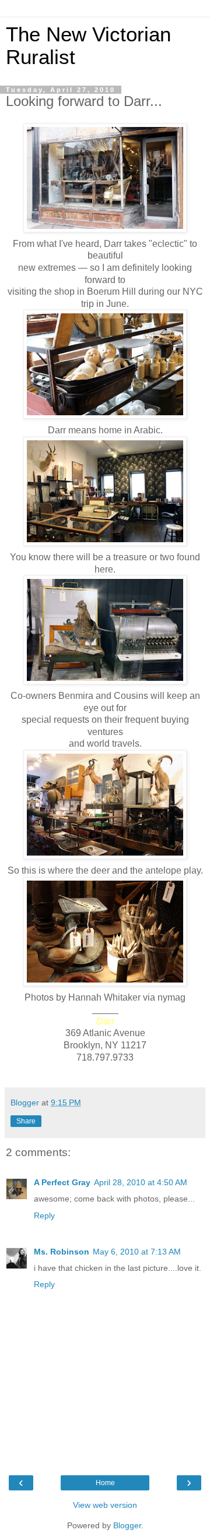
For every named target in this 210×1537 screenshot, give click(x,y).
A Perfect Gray (62, 1182)
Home (105, 1483)
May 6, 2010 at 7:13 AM (137, 1251)
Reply (44, 1215)
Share (26, 1121)
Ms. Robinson (61, 1251)
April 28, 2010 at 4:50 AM (140, 1182)
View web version (105, 1505)
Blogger (127, 1525)
